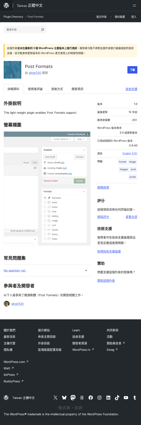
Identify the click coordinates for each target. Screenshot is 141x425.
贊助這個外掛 (106, 280)
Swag (112, 350)
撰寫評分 (103, 217)
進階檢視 (103, 187)
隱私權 (8, 350)
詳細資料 (13, 89)
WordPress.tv (83, 350)
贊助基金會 (116, 343)
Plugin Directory (13, 16)
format (122, 161)
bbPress (11, 374)
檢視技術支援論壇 (109, 251)
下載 (132, 69)
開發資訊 (77, 89)
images (124, 169)
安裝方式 (57, 89)
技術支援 (131, 89)
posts (133, 176)
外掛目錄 (44, 343)
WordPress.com (16, 362)
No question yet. (15, 270)
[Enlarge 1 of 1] (85, 136)
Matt (9, 368)
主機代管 (9, 343)
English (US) (130, 153)
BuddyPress (14, 381)
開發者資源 (79, 343)
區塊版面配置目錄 (50, 350)
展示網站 (44, 330)
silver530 (35, 73)
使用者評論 (35, 89)
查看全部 (131, 217)
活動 (110, 336)
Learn (76, 330)
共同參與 (112, 330)
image (132, 161)
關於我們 (9, 330)
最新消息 (9, 336)
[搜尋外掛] (42, 29)
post (133, 169)
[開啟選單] (135, 5)
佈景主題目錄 (47, 336)
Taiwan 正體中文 (23, 398)
